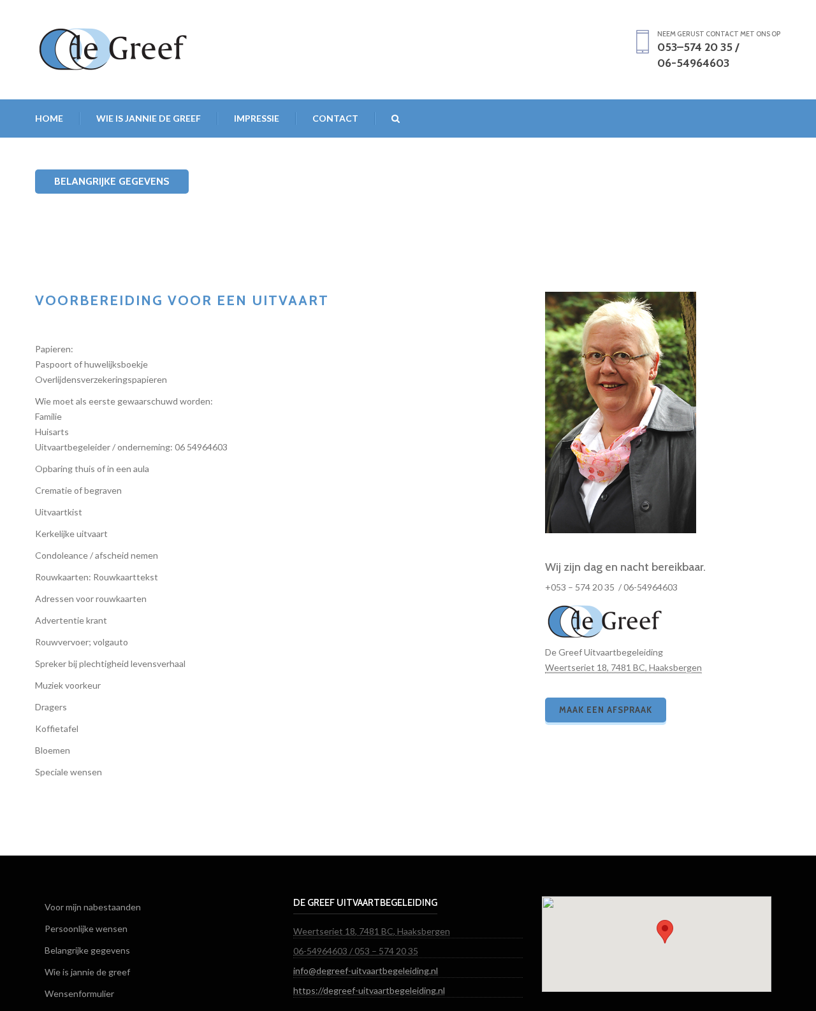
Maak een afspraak (605, 710)
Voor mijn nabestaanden (93, 906)
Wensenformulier (79, 993)
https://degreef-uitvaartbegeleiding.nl (369, 990)
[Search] (387, 118)
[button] (665, 931)
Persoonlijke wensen (86, 928)
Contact (335, 118)
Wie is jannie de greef (148, 118)
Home (49, 118)
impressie (256, 118)
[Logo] (113, 46)
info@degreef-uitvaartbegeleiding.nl (365, 970)
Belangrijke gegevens (87, 950)
